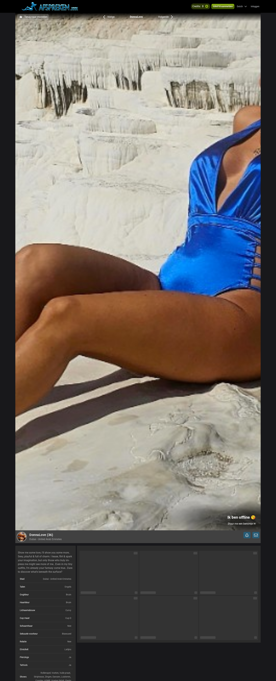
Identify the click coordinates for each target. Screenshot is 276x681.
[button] (242, 6)
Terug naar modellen (35, 16)
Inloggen (255, 6)
